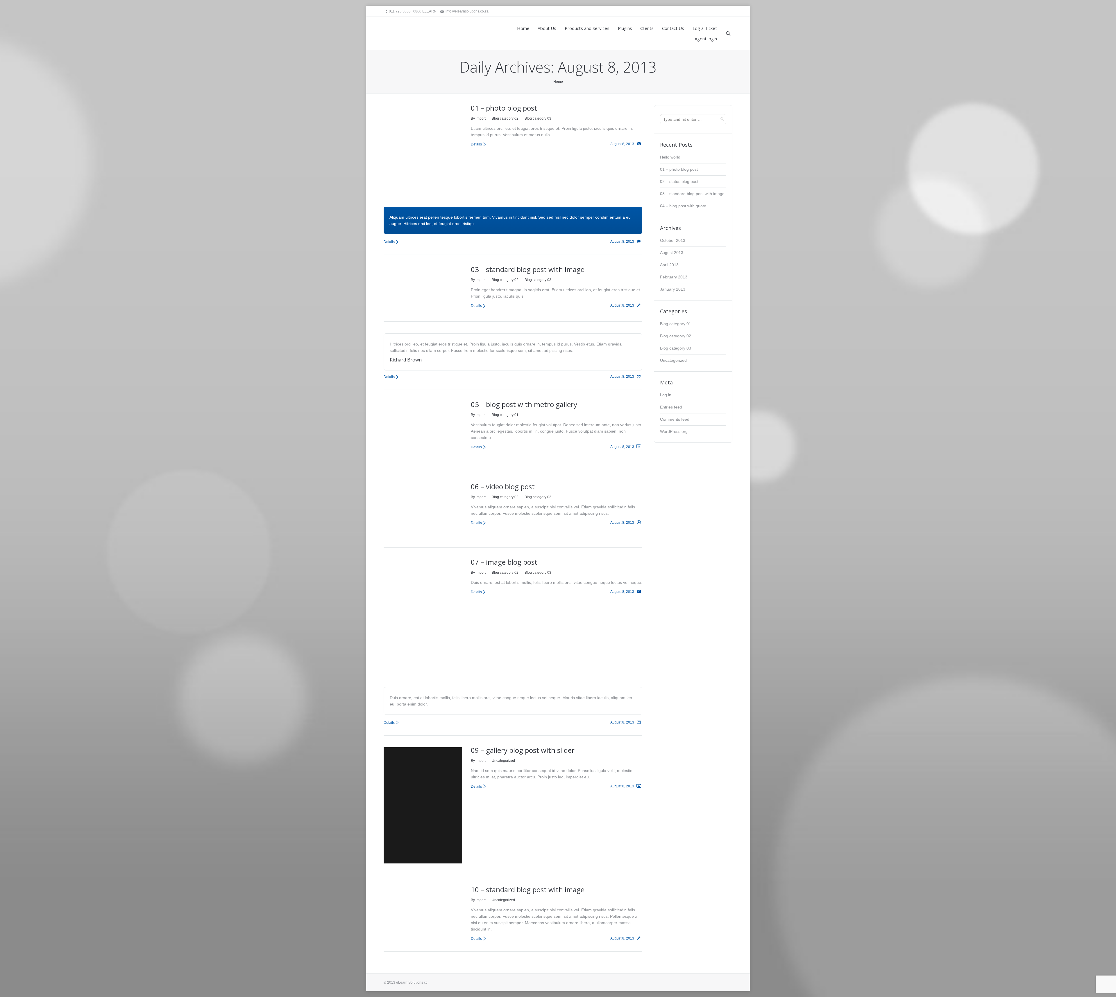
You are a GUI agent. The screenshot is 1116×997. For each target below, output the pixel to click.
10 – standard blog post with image (527, 889)
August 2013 (671, 252)
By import (478, 118)
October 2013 (672, 240)
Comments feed (674, 419)
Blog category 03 (538, 118)
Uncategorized (503, 761)
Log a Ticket (705, 28)
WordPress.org (674, 431)
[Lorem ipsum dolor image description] (403, 421)
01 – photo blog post (504, 108)
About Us (547, 28)
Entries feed (671, 407)
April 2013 (669, 264)
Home (523, 28)
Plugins (625, 28)
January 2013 (672, 289)
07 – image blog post (504, 562)
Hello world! (671, 157)
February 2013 (673, 277)
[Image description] (423, 144)
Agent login (706, 39)
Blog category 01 (505, 415)
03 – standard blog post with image (527, 269)
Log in (665, 395)
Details (476, 144)
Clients (647, 28)
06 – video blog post (503, 486)
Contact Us (673, 28)
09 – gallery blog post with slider (523, 750)
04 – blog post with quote (683, 206)
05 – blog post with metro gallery (524, 404)
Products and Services (587, 28)
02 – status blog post (679, 181)
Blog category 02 (505, 118)
